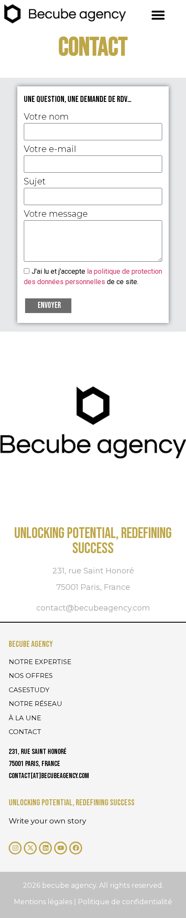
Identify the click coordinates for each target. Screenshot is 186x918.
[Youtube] (60, 848)
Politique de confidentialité (125, 902)
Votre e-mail (50, 149)
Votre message (56, 214)
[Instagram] (15, 848)
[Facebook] (75, 848)
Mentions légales (44, 902)
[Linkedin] (45, 848)
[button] (158, 15)
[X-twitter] (30, 848)
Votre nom (46, 117)
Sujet (35, 182)
